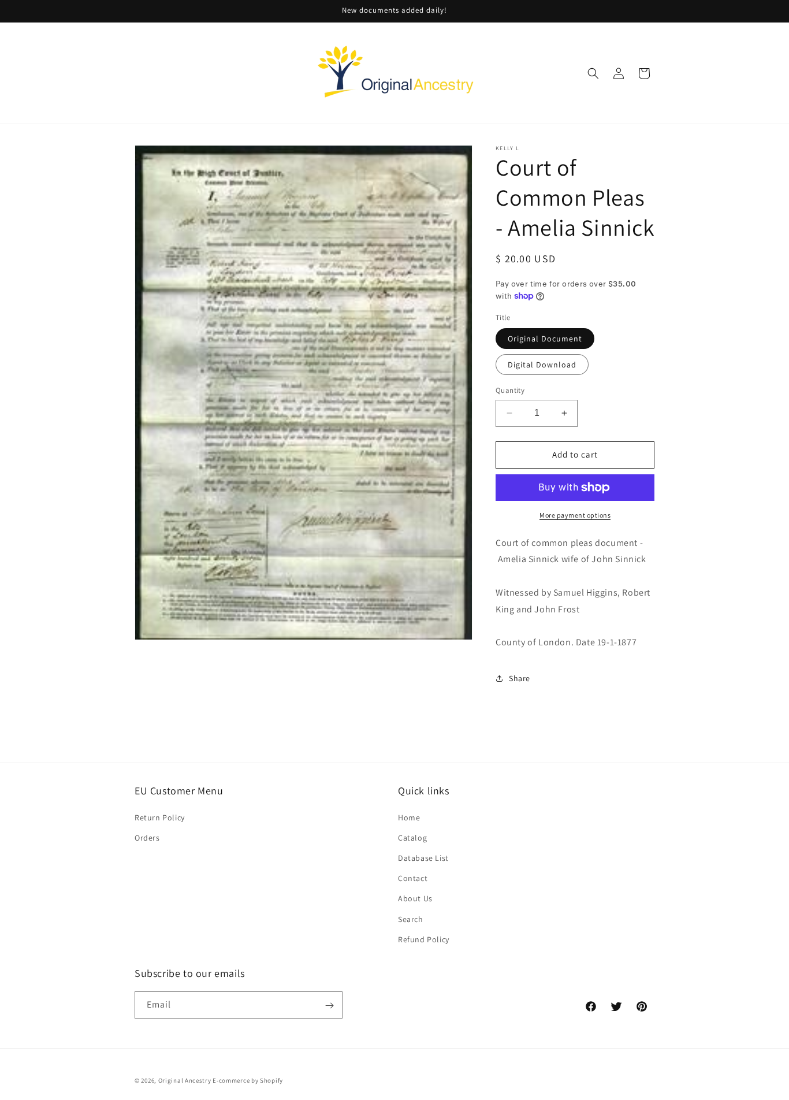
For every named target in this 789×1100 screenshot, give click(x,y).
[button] (593, 73)
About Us (415, 898)
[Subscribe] (329, 1005)
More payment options (575, 515)
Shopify (271, 1080)
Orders (147, 837)
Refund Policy (423, 939)
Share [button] (519, 678)
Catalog (412, 837)
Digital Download (542, 364)
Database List (423, 857)
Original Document (545, 338)
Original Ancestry (184, 1080)
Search (410, 918)
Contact (412, 877)
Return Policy (160, 817)
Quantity (510, 390)
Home (409, 817)
